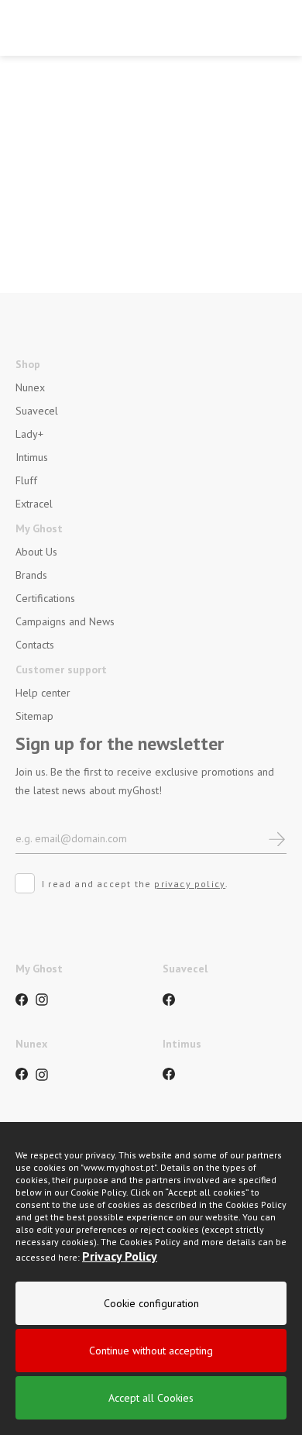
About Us (36, 552)
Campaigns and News (65, 621)
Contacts (34, 645)
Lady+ (29, 434)
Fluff (26, 480)
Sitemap (34, 716)
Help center (42, 693)
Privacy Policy (119, 1256)
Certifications (45, 598)
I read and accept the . (135, 884)
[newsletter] (277, 838)
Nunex (30, 387)
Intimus (31, 457)
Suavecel (36, 411)
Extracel (34, 504)
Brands (31, 575)
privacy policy (189, 884)
